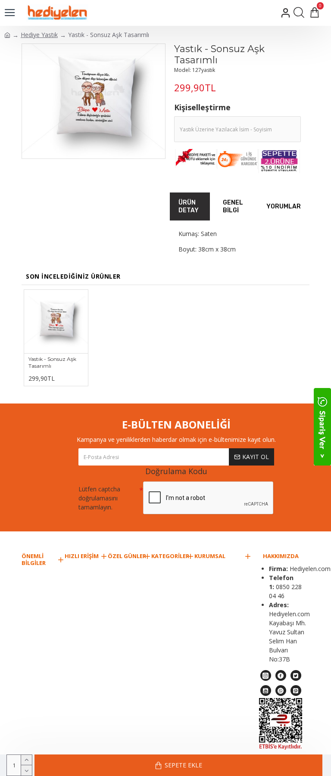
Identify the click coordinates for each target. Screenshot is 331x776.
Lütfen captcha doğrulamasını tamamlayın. (99, 498)
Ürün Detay (188, 206)
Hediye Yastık (39, 35)
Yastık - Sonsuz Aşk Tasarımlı (52, 362)
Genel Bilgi (233, 206)
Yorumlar (283, 206)
